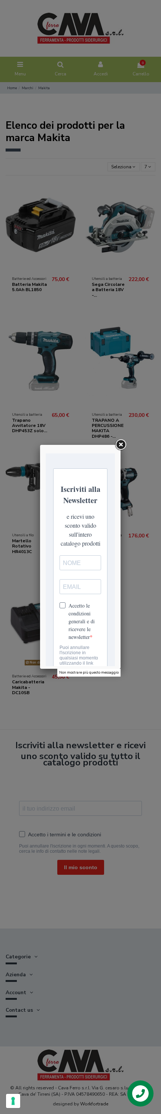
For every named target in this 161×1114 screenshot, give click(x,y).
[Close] (120, 445)
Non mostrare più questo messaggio (89, 672)
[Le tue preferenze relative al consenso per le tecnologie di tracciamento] (13, 1101)
